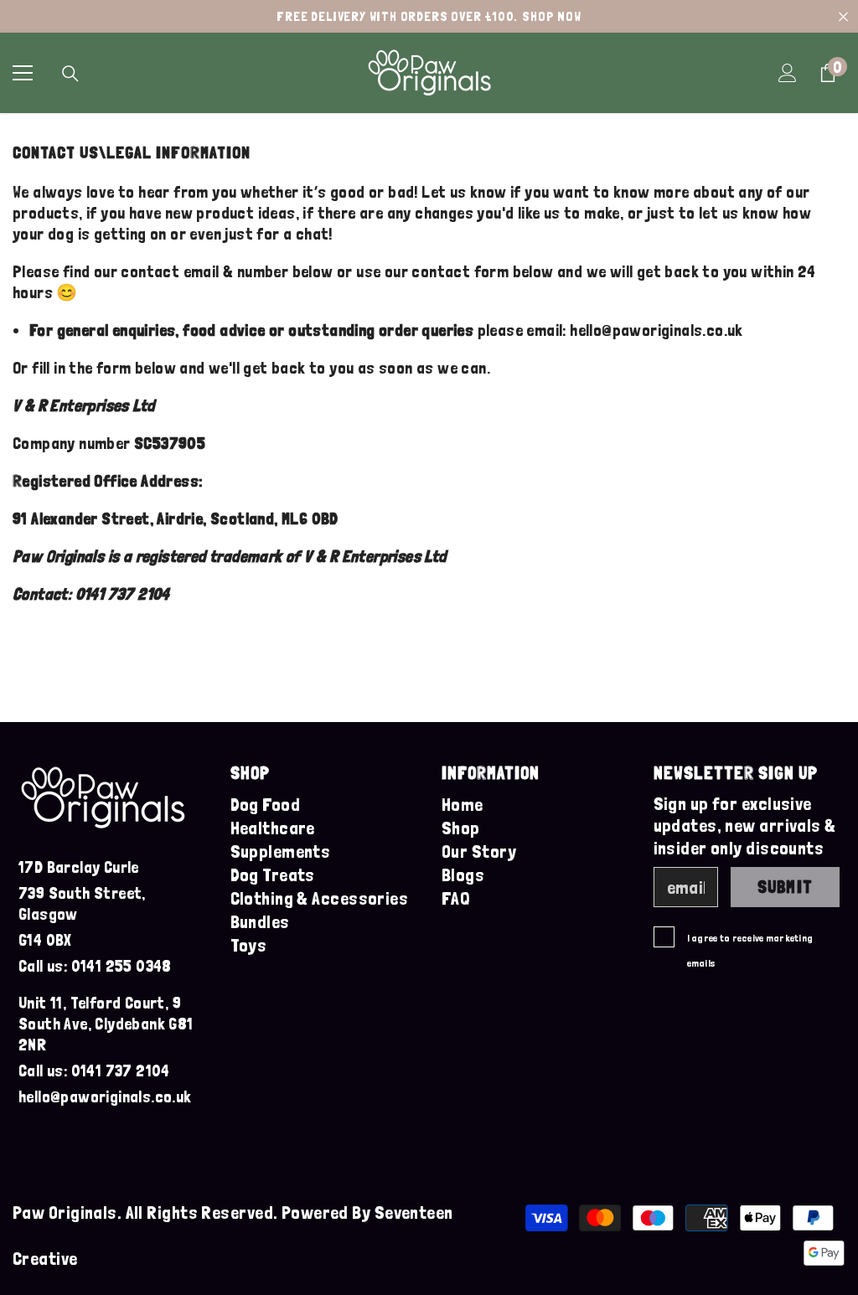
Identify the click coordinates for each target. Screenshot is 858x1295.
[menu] (23, 73)
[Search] (70, 74)
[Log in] (787, 73)
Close (843, 16)
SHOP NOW (551, 16)
